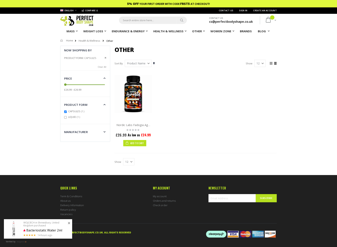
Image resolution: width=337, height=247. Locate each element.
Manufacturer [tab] (76, 132)
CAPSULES (76, 111)
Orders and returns (164, 200)
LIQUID (74, 117)
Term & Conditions (71, 196)
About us (65, 200)
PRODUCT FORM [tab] (75, 105)
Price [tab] (68, 78)
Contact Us (226, 10)
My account (160, 196)
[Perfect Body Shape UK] (76, 20)
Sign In (243, 10)
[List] (275, 63)
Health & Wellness (89, 40)
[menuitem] (246, 31)
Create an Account (265, 10)
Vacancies (66, 214)
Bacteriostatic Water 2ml (44, 230)
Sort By (118, 63)
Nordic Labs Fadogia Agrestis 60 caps (141, 125)
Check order (160, 205)
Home (69, 40)
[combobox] (153, 20)
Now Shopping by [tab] (78, 50)
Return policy (68, 209)
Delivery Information (72, 205)
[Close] (69, 223)
